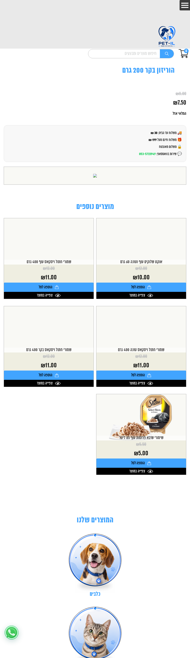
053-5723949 (147, 154)
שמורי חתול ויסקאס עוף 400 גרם (49, 262)
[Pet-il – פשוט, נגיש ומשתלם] (167, 36)
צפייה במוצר (137, 295)
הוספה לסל (138, 287)
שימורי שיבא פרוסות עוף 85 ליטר (141, 438)
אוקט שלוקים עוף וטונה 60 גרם (141, 262)
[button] (12, 632)
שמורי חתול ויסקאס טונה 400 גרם (141, 350)
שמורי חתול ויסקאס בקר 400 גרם (48, 350)
